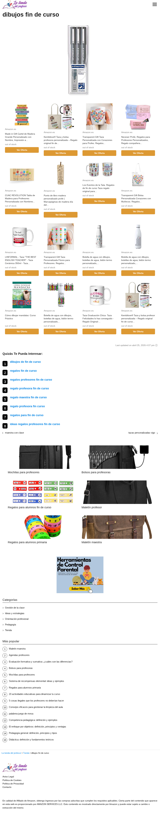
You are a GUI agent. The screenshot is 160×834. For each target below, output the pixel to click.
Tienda (8, 630)
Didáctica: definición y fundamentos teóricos (31, 739)
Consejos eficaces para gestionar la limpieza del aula (36, 707)
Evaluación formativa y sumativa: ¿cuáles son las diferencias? (40, 661)
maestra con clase (14, 432)
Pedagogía (10, 624)
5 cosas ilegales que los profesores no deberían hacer (36, 700)
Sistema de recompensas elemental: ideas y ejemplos (36, 681)
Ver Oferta (22, 150)
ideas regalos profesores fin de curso (35, 424)
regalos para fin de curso (26, 415)
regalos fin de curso (23, 370)
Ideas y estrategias (14, 613)
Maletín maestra (17, 648)
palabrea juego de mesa (21, 713)
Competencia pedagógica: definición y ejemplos (33, 720)
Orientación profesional (16, 619)
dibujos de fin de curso (25, 361)
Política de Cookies (11, 780)
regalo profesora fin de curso (29, 388)
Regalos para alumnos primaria (25, 687)
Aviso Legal (8, 776)
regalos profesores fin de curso (31, 379)
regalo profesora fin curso (27, 406)
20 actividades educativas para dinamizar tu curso (34, 694)
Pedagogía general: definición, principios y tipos (33, 733)
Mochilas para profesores (22, 674)
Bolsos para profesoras (21, 668)
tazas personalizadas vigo (141, 432)
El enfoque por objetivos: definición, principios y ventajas (37, 726)
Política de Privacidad (13, 783)
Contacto (6, 787)
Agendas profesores (19, 655)
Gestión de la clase (15, 607)
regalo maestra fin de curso (28, 397)
